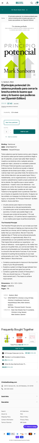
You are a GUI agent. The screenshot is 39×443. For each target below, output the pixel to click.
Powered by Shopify (25, 440)
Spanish (22, 314)
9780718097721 (13, 298)
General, (24, 312)
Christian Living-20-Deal (25, 298)
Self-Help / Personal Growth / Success (19, 307)
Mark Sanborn (25, 302)
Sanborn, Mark (7, 82)
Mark (19, 302)
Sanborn (10, 305)
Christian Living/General (15, 300)
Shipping (3, 106)
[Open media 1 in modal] (19, 50)
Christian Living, (16, 312)
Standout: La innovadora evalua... (15, 357)
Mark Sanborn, (15, 314)
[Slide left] (2, 10)
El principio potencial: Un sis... (14, 353)
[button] (2, 3)
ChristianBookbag (17, 440)
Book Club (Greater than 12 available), (22, 310)
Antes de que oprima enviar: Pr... (15, 364)
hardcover (26, 300)
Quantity (6, 127)
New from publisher (12, 122)
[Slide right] (37, 10)
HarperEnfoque (12, 302)
